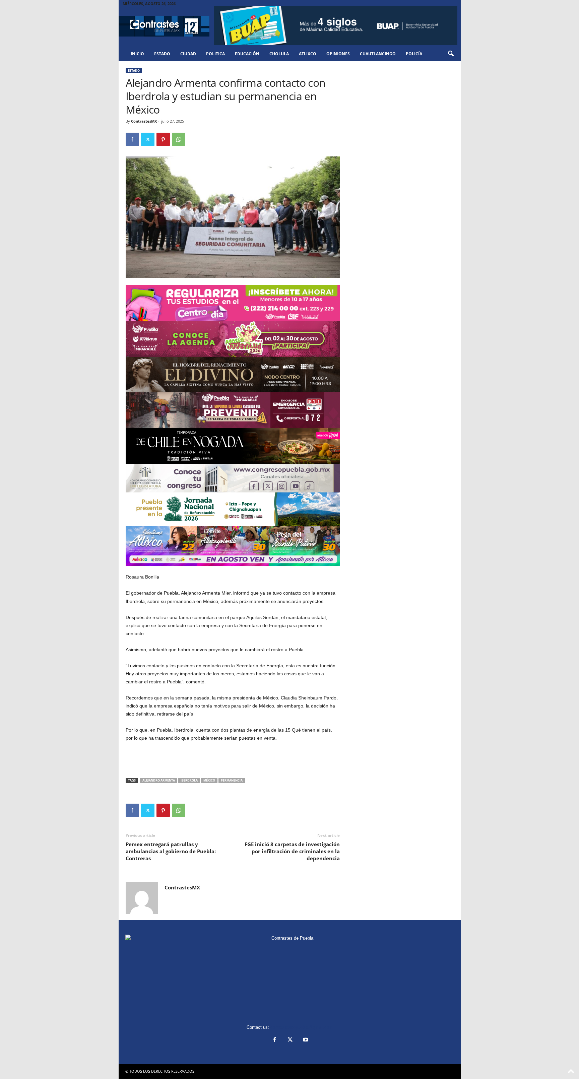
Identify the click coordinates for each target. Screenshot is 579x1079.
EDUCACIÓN (247, 54)
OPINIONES (338, 54)
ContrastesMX (144, 121)
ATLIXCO (307, 54)
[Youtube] (305, 1040)
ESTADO (162, 54)
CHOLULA (279, 54)
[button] (450, 54)
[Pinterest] (163, 139)
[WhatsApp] (178, 139)
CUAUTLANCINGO (378, 54)
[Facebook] (132, 139)
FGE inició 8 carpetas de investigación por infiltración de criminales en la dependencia (292, 851)
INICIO (137, 54)
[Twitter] (147, 139)
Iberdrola (189, 780)
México (209, 780)
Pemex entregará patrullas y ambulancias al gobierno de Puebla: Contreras (171, 851)
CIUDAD (188, 54)
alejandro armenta (158, 780)
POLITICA (215, 54)
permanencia (232, 780)
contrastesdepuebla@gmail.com (301, 1027)
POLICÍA (414, 54)
